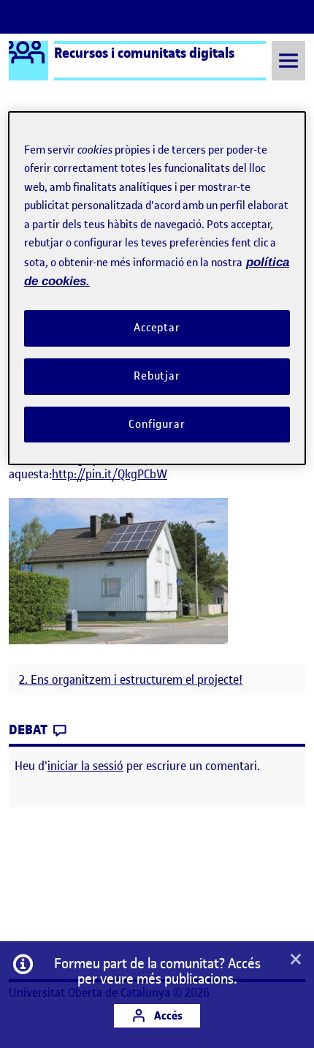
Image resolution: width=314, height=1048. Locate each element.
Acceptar (157, 327)
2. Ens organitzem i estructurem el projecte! (130, 679)
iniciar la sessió (85, 766)
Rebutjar (157, 376)
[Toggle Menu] (288, 60)
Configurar (157, 424)
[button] (295, 960)
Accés (167, 1015)
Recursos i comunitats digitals (144, 52)
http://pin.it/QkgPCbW (109, 474)
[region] (157, 288)
